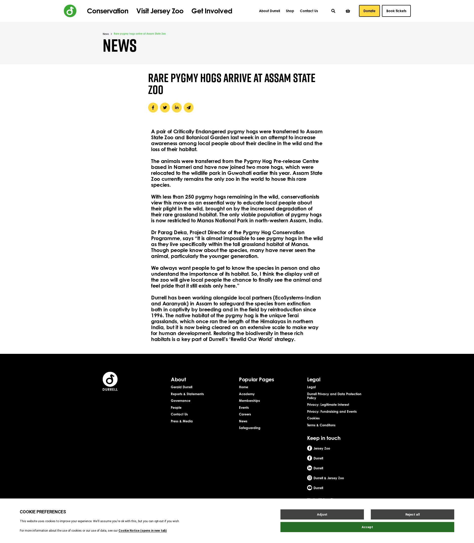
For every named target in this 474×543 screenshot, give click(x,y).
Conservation (107, 10)
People (176, 407)
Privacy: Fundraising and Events (332, 411)
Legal (311, 387)
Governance (180, 401)
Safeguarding (249, 428)
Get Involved (211, 10)
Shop (290, 11)
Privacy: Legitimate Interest (328, 405)
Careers (245, 414)
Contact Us (309, 11)
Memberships (249, 401)
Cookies (313, 418)
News (106, 33)
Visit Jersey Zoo (159, 10)
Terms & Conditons (321, 425)
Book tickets (396, 11)
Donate (369, 11)
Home (243, 387)
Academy (247, 394)
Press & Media (182, 421)
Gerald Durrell (181, 387)
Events (244, 407)
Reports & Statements (187, 394)
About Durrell (269, 11)
